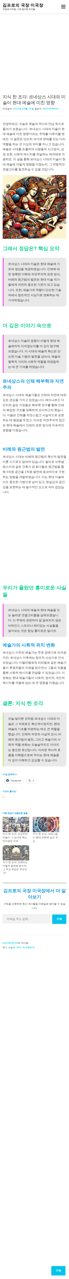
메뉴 (62, 6)
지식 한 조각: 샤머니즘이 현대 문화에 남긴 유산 (45, 837)
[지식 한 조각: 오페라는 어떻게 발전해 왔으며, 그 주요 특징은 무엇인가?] (16, 852)
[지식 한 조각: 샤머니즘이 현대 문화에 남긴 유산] (46, 824)
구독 (59, 919)
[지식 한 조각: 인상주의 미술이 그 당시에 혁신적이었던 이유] (16, 824)
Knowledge (10, 942)
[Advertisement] (34, 56)
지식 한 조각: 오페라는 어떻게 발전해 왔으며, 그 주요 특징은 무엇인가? (15, 867)
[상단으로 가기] (34, 1258)
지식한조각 (29, 947)
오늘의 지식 (14, 947)
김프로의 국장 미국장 (23, 5)
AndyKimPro (51, 108)
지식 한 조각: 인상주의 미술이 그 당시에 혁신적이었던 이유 (15, 837)
